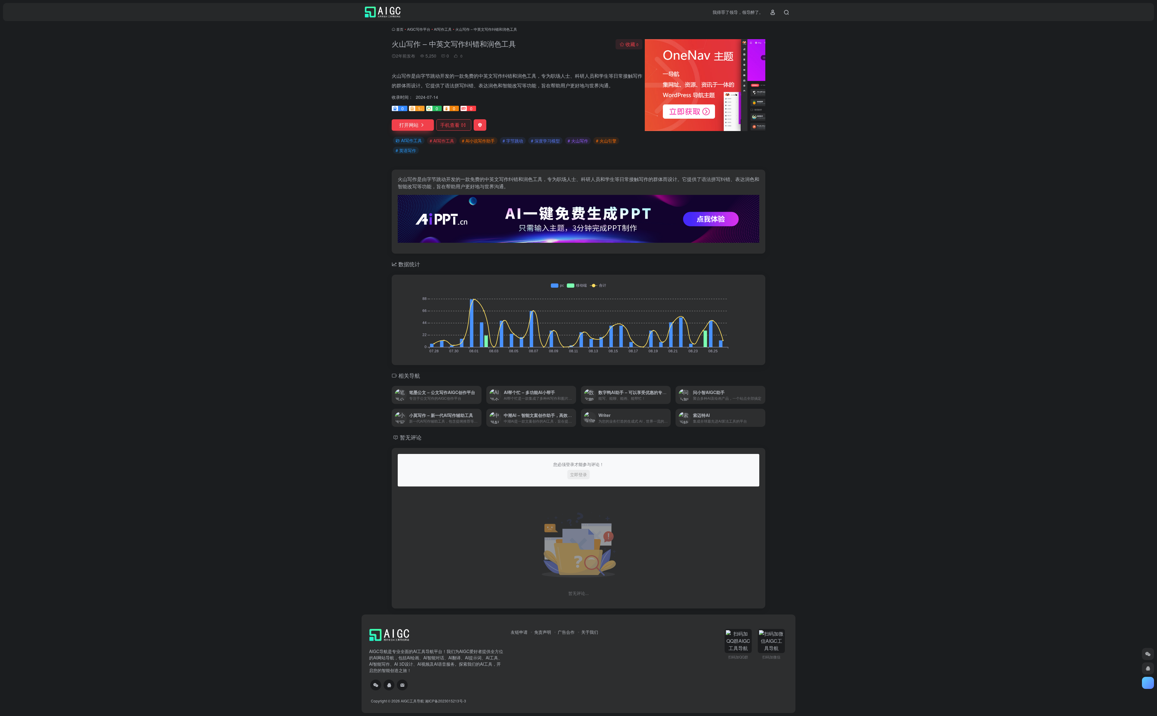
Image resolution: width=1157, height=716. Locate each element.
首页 (399, 29)
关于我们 (589, 632)
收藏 (632, 44)
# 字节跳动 (513, 141)
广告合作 (566, 632)
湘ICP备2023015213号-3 (445, 700)
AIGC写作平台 (418, 29)
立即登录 (578, 474)
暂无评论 (411, 437)
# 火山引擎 (606, 141)
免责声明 (542, 632)
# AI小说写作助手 (478, 141)
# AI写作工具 (442, 141)
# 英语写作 (406, 150)
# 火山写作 (578, 141)
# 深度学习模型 (545, 141)
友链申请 (519, 632)
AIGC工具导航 (412, 700)
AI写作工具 (443, 29)
